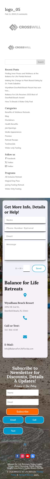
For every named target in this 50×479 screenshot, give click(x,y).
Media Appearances (13, 132)
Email (13, 420)
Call (34, 420)
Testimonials (10, 144)
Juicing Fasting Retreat (14, 185)
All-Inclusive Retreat (13, 177)
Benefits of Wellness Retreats (17, 112)
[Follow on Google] (33, 456)
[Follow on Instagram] (22, 456)
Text (13, 431)
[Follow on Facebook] (17, 456)
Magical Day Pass (12, 181)
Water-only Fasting (13, 148)
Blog (7, 116)
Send (39, 268)
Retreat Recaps (11, 140)
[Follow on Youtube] (28, 456)
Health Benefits (11, 124)
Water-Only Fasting (13, 189)
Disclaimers (9, 120)
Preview (8, 136)
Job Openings (10, 128)
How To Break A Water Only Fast (19, 101)
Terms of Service (26, 475)
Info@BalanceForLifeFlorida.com (26, 3)
